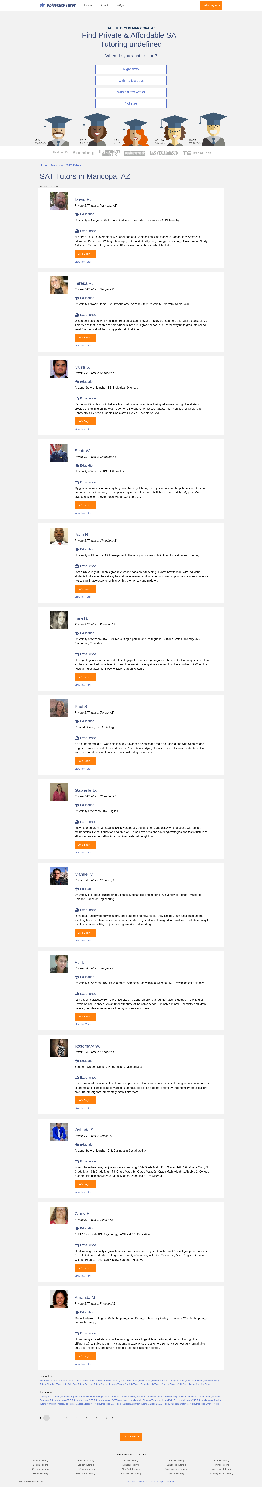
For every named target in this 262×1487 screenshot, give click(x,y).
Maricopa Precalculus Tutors (61, 1404)
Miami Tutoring (131, 1460)
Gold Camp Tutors (186, 1384)
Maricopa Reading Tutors (88, 1404)
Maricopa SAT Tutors (111, 1404)
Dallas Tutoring (40, 1473)
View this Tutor (83, 261)
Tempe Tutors (95, 1380)
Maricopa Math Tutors (169, 1400)
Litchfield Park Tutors (73, 1384)
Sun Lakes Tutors (48, 1380)
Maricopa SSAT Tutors (158, 1404)
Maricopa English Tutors (175, 1397)
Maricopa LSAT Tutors (111, 1400)
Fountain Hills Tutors (150, 1384)
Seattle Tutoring (176, 1473)
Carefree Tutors (203, 1384)
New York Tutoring (131, 1469)
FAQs (120, 5)
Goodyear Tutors (177, 1380)
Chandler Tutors (65, 1380)
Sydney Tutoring (221, 1460)
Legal (120, 1481)
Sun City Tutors (132, 1384)
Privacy (131, 1481)
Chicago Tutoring (40, 1469)
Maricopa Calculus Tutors (123, 1397)
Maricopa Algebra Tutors (73, 1397)
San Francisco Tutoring (176, 1469)
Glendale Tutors (54, 1384)
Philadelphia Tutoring (131, 1473)
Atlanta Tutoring (40, 1460)
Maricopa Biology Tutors (97, 1397)
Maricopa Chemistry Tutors (149, 1397)
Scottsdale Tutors (194, 1380)
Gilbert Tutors (81, 1380)
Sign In (170, 1481)
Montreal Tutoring (131, 1465)
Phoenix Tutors (110, 1380)
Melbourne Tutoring (85, 1473)
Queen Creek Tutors (128, 1380)
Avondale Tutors (160, 1380)
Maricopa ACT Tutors (50, 1397)
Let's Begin (210, 5)
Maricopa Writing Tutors (207, 1404)
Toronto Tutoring (221, 1465)
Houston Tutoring (85, 1460)
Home (88, 5)
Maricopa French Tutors (199, 1397)
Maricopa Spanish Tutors (134, 1404)
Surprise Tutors (168, 1384)
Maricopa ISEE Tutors (89, 1400)
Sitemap (143, 1481)
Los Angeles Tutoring (86, 1469)
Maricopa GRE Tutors (67, 1400)
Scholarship (157, 1481)
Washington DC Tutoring (221, 1473)
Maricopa (57, 165)
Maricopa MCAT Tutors (192, 1400)
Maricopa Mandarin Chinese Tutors (140, 1400)
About (104, 5)
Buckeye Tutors (92, 1384)
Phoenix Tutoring (176, 1460)
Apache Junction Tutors (112, 1384)
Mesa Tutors (145, 1380)
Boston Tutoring (40, 1465)
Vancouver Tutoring (221, 1469)
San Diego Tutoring (176, 1465)
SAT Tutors (73, 165)
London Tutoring (86, 1465)
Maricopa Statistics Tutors (182, 1404)
